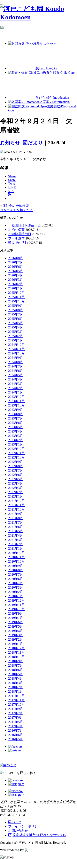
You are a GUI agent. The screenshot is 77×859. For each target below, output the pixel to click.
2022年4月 (15, 483)
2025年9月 (15, 305)
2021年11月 (16, 505)
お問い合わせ (18, 830)
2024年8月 (15, 362)
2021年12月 (16, 500)
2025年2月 (15, 336)
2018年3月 (15, 683)
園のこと (14, 822)
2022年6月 (15, 474)
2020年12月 (16, 552)
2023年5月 (15, 427)
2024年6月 (15, 370)
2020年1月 (15, 596)
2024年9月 (15, 357)
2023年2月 (15, 440)
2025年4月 (15, 327)
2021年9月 (15, 513)
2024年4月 (15, 379)
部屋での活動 (18, 242)
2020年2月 (15, 592)
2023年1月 (15, 444)
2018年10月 (16, 657)
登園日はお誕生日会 (24, 225)
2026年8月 (15, 258)
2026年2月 (15, 284)
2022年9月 (15, 461)
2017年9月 (15, 709)
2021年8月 (15, 518)
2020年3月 (15, 587)
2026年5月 (15, 271)
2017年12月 (16, 696)
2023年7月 (15, 418)
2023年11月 (16, 401)
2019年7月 (15, 618)
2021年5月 (15, 531)
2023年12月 (16, 396)
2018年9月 (15, 661)
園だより (33, 142)
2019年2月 (15, 639)
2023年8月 (15, 414)
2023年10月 (16, 405)
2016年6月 (15, 735)
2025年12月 (16, 292)
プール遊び (16, 238)
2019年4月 (15, 631)
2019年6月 (15, 622)
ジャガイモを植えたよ (16, 210)
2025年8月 (15, 310)
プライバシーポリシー (24, 826)
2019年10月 (16, 609)
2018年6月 (15, 670)
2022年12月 (16, 448)
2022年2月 (15, 492)
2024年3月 (15, 383)
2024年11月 (16, 349)
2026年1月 (15, 288)
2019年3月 (15, 635)
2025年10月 (16, 301)
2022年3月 (15, 487)
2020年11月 (16, 557)
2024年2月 (15, 388)
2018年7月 (15, 665)
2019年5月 (15, 626)
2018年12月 (16, 648)
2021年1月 (15, 548)
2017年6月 (15, 717)
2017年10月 (16, 704)
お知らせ (10, 142)
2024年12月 (16, 344)
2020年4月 (15, 583)
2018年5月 (15, 674)
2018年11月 (16, 652)
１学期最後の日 (19, 234)
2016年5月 (15, 739)
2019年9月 (15, 613)
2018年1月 (15, 691)
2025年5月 (15, 323)
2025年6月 (15, 318)
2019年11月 (16, 605)
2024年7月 (15, 366)
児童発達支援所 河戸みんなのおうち (39, 835)
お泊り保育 (16, 229)
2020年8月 (15, 570)
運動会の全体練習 (15, 205)
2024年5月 (15, 375)
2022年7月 (15, 470)
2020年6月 (15, 579)
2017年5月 (15, 722)
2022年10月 (16, 457)
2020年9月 (15, 566)
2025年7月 (15, 314)
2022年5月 (15, 479)
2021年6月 (15, 526)
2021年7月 (15, 522)
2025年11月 (16, 297)
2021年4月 (15, 535)
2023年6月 (15, 422)
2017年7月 (15, 713)
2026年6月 (15, 266)
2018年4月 (15, 678)
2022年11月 (16, 453)
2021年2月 (15, 544)
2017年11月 (16, 700)
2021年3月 (15, 539)
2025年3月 (15, 331)
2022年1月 (15, 496)
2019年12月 (16, 600)
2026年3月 (15, 279)
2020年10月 (16, 561)
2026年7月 (15, 262)
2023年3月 (15, 435)
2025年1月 (15, 340)
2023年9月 (15, 409)
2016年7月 (15, 730)
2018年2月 (15, 687)
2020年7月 (15, 574)
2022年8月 (15, 466)
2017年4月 (15, 726)
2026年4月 (15, 275)
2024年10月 (16, 353)
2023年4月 (15, 431)
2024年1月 (15, 392)
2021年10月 (16, 509)
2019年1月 (15, 644)
